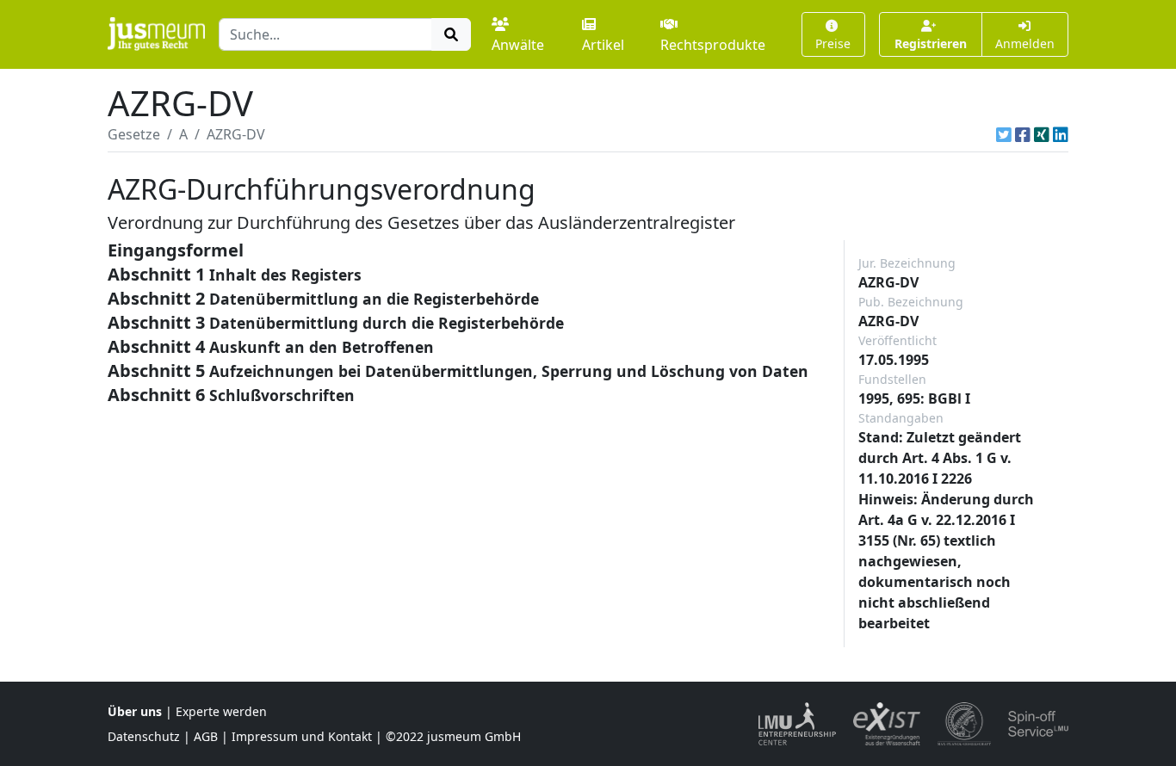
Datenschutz (144, 736)
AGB (206, 736)
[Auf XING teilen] (1041, 134)
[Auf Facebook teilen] (1023, 134)
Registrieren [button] (930, 43)
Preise (833, 43)
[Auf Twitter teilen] (1004, 134)
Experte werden (221, 711)
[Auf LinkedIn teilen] (1060, 134)
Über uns (135, 711)
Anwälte (518, 44)
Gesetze (134, 134)
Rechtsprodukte (712, 44)
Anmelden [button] (1025, 43)
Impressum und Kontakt (302, 736)
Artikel (603, 44)
